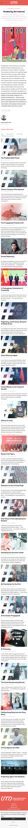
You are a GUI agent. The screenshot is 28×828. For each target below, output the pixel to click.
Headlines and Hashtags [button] (8, 136)
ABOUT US (14, 803)
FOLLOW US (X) (14, 807)
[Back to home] (14, 2)
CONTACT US (14, 805)
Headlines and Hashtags (14, 8)
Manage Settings (13, 825)
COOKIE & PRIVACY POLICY (14, 809)
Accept (13, 818)
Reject (13, 822)
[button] (1, 2)
